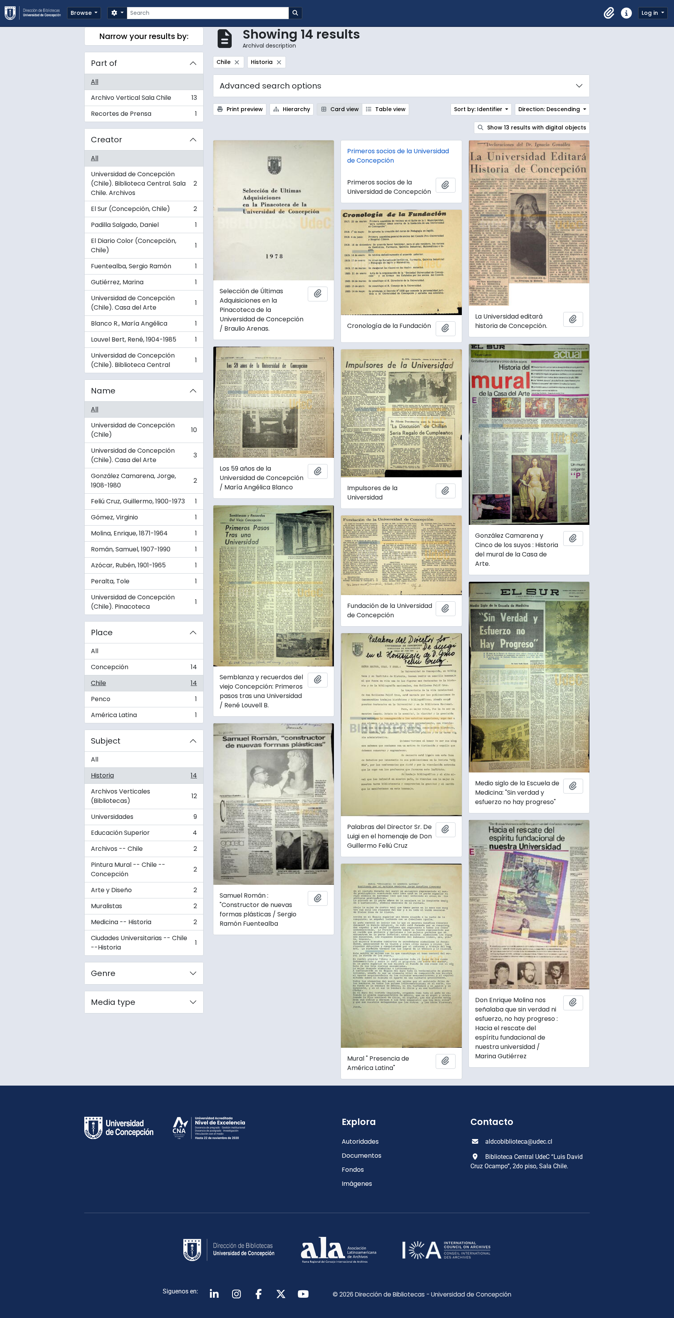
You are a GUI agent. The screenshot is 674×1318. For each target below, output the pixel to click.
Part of (104, 63)
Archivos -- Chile (143, 850)
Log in (651, 13)
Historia (143, 777)
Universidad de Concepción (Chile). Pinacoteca (143, 602)
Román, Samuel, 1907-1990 (143, 551)
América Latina (143, 716)
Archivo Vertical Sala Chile (143, 99)
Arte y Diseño (143, 892)
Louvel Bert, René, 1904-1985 (143, 341)
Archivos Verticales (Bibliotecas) (143, 796)
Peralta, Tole (143, 583)
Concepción (143, 669)
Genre (103, 973)
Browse (82, 13)
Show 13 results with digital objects (536, 127)
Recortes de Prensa (143, 115)
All (94, 81)
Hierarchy (295, 109)
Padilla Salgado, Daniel (143, 226)
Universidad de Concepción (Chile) (143, 430)
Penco (143, 700)
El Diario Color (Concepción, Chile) (143, 245)
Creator (106, 139)
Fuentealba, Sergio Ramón (143, 268)
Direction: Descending (550, 109)
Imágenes (357, 1183)
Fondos (353, 1169)
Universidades (143, 818)
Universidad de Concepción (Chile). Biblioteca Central (143, 360)
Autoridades (360, 1141)
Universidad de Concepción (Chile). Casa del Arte (143, 303)
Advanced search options (270, 85)
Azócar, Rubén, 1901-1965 (143, 567)
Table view (390, 109)
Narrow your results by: (143, 36)
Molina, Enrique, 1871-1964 (143, 535)
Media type (113, 1002)
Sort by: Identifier (479, 109)
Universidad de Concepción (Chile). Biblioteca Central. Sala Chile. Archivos (143, 183)
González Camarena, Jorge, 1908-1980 (143, 480)
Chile (143, 684)
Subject (106, 740)
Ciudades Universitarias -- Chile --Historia (143, 943)
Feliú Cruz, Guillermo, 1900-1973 (143, 503)
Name (103, 390)
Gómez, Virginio (143, 519)
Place (102, 632)
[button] (609, 13)
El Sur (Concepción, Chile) (143, 210)
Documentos (361, 1155)
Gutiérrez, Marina (143, 284)
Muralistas (143, 908)
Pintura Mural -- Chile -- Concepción (143, 869)
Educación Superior (143, 834)
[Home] (36, 13)
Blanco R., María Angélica (143, 325)
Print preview (244, 109)
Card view (344, 109)
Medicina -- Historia (143, 924)
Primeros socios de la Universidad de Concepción (398, 156)
